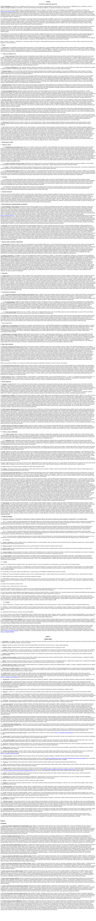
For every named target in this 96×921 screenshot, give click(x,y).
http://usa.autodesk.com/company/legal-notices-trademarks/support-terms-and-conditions (66, 758)
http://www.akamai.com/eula (7, 631)
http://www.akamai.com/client (11, 630)
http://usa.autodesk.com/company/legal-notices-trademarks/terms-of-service (59, 769)
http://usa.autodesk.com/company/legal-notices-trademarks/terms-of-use (19, 770)
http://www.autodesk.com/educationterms (10, 677)
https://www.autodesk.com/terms (8, 11)
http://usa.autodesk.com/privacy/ (8, 215)
